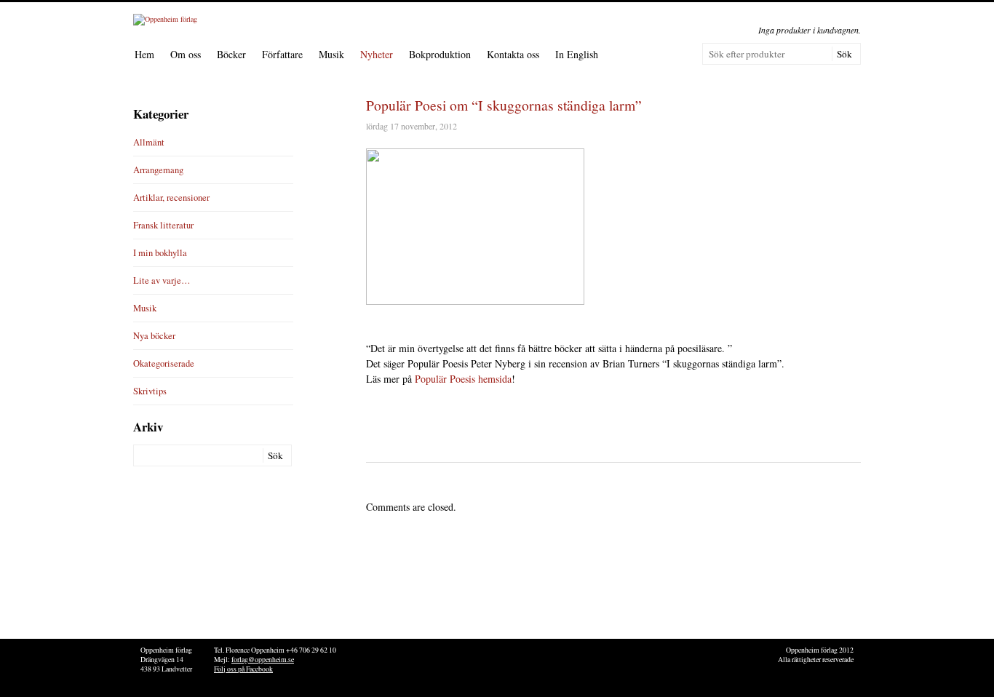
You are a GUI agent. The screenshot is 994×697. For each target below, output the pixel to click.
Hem (144, 54)
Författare (282, 54)
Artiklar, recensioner (171, 197)
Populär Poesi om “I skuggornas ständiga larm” (504, 105)
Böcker (231, 54)
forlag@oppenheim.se (262, 659)
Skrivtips (150, 391)
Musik (331, 54)
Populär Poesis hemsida (463, 379)
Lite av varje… (162, 280)
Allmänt (148, 142)
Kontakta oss (513, 54)
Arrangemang (158, 170)
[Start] (165, 19)
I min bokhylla (160, 253)
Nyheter (376, 54)
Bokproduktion (440, 54)
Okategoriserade (163, 363)
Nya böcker (154, 336)
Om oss (185, 54)
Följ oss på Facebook (243, 669)
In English (576, 54)
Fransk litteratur (163, 225)
